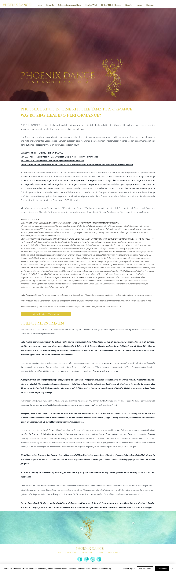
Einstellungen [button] (129, 568)
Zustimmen (162, 568)
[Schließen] (172, 568)
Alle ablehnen (145, 568)
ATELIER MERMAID (68, 552)
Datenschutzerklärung (101, 568)
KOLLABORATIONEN (92, 552)
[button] (69, 5)
